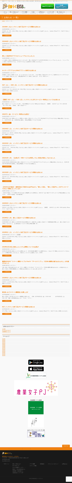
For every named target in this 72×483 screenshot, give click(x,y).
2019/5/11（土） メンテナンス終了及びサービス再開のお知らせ (22, 232)
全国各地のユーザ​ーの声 (18, 472)
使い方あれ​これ (16, 465)
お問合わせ (26, 448)
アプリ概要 (32, 464)
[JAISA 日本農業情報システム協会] (36, 377)
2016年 (3, 349)
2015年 (3, 351)
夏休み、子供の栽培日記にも (19, 469)
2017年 (3, 348)
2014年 (3, 352)
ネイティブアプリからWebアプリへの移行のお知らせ (19, 70)
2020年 (3, 344)
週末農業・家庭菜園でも (18, 470)
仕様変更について (6, 331)
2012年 (3, 355)
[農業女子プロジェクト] (36, 394)
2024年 (3, 339)
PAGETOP (65, 446)
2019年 (3, 345)
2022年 (3, 341)
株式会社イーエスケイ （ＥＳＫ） (10, 456)
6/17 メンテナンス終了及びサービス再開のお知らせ (18, 307)
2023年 (3, 340)
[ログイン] (48, 8)
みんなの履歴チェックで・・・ (19, 467)
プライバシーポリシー (15, 448)
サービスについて (6, 330)
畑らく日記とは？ (17, 464)
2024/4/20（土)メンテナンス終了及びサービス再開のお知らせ (21, 41)
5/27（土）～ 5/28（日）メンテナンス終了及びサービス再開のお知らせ (24, 85)
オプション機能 (33, 465)
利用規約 (6, 448)
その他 (18, 234)
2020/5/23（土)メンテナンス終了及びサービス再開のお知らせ (21, 203)
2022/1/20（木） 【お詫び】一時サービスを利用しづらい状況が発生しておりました (28, 158)
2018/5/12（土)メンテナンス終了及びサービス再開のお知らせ (21, 277)
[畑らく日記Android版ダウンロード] (36, 364)
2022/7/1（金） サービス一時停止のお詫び (15, 114)
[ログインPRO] (61, 8)
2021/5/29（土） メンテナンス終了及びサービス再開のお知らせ (22, 172)
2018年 (3, 347)
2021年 (3, 343)
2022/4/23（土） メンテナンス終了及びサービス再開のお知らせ (22, 128)
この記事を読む (7, 35)
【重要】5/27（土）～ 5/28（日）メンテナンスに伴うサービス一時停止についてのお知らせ (31, 99)
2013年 (3, 354)
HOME (3, 21)
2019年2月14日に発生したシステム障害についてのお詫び (20, 247)
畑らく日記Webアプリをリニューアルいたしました (18, 56)
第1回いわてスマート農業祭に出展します (15, 292)
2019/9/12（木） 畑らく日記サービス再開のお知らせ (18, 218)
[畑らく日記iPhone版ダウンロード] (36, 370)
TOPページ (6, 464)
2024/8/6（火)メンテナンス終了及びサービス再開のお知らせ (21, 27)
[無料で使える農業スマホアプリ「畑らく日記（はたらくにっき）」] (13, 7)
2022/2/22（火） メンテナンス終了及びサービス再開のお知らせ (22, 143)
